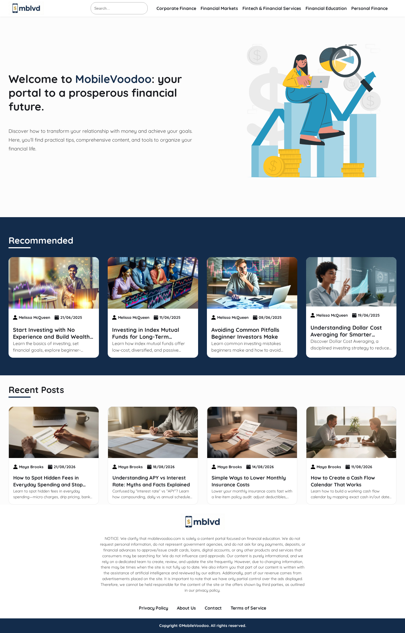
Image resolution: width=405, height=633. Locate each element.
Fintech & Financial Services (271, 8)
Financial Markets (219, 8)
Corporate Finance (176, 8)
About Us (186, 608)
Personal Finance (369, 8)
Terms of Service (248, 608)
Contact (213, 608)
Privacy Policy (153, 608)
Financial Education (326, 8)
